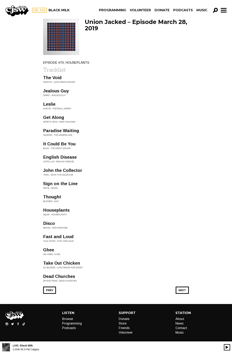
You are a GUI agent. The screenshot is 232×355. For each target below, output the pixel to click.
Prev (49, 290)
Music (201, 10)
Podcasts (183, 10)
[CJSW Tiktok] (23, 324)
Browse (67, 319)
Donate (162, 10)
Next (182, 290)
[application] (227, 347)
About (179, 319)
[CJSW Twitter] (12, 324)
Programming (112, 10)
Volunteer (140, 10)
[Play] (227, 347)
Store (123, 323)
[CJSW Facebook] (18, 324)
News (179, 323)
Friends (124, 328)
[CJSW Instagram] (6, 324)
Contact (181, 328)
